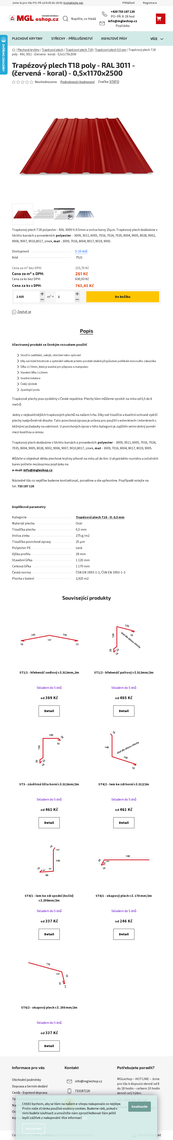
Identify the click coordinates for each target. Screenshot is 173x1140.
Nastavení (33, 1128)
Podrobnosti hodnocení (77, 82)
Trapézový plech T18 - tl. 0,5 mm (100, 517)
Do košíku (122, 296)
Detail (49, 711)
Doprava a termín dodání (29, 1086)
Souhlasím (139, 1106)
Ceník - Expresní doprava (29, 1092)
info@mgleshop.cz (122, 21)
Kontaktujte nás (73, 3)
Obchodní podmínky (26, 1079)
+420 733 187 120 (123, 11)
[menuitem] (27, 38)
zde (84, 1117)
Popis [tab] (86, 331)
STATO (114, 81)
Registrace (150, 3)
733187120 (82, 1091)
